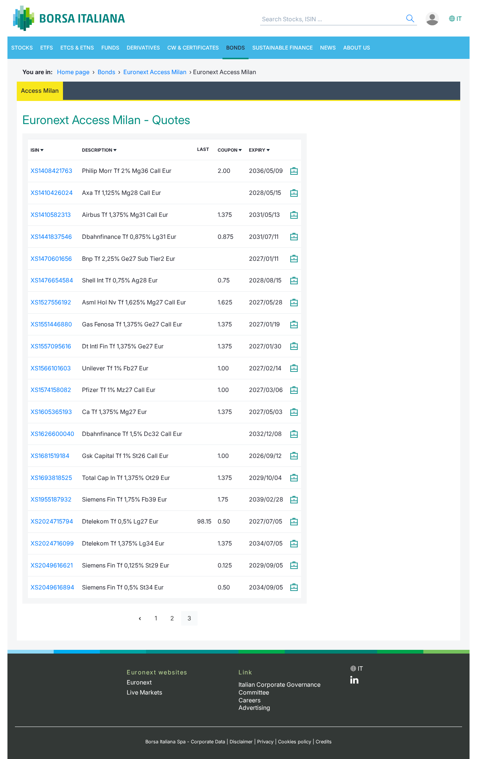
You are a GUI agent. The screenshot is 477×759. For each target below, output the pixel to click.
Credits (324, 741)
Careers (249, 700)
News (328, 47)
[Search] (409, 19)
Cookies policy (294, 741)
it (459, 18)
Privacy (265, 741)
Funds (110, 47)
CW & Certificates (193, 47)
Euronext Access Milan (154, 72)
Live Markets (144, 692)
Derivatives (143, 47)
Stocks (22, 47)
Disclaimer (241, 741)
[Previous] (140, 618)
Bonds (235, 47)
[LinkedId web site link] (354, 681)
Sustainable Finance (282, 47)
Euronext (139, 682)
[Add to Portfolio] (294, 171)
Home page (73, 72)
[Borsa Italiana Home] (69, 18)
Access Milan (40, 90)
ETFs (46, 47)
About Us (356, 47)
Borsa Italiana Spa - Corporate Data (185, 741)
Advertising (254, 707)
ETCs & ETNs (77, 47)
